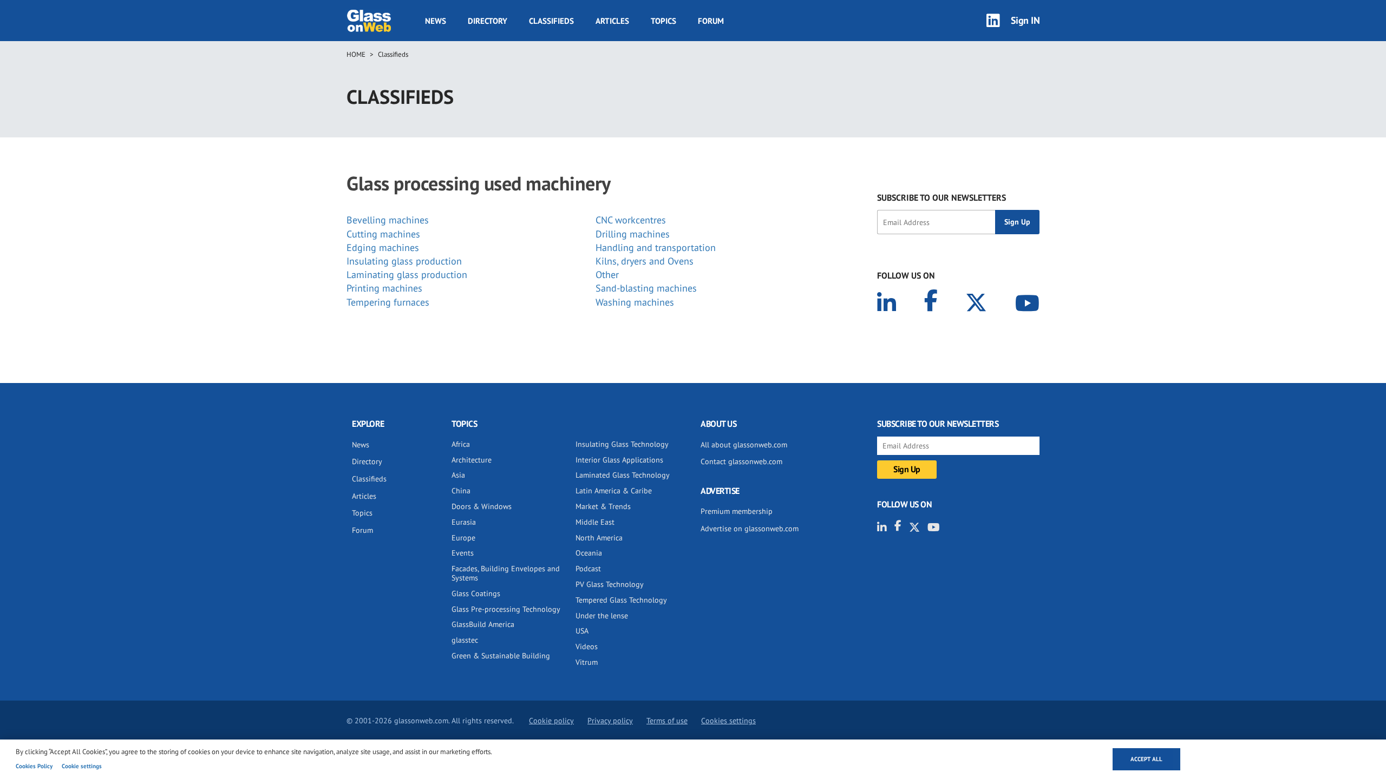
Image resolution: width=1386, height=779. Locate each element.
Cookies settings (728, 720)
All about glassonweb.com (744, 445)
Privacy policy (610, 720)
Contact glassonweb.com (741, 461)
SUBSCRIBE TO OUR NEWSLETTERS (941, 197)
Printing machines (384, 288)
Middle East (595, 522)
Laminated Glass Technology (623, 475)
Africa (461, 444)
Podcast (588, 568)
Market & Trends (603, 506)
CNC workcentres (631, 220)
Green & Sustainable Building (501, 656)
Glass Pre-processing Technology (506, 609)
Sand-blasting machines (646, 288)
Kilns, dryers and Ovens (645, 261)
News (435, 21)
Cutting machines (383, 234)
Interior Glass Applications (619, 460)
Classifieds (551, 21)
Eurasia (464, 522)
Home (355, 54)
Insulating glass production (404, 261)
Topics (663, 21)
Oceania (589, 553)
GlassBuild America (483, 624)
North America (599, 538)
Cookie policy (551, 720)
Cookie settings (82, 766)
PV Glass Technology (610, 584)
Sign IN (1025, 20)
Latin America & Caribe (614, 491)
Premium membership (737, 511)
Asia (458, 475)
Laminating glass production (406, 274)
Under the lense (602, 615)
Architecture (472, 460)
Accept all (1146, 759)
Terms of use (667, 720)
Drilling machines (633, 234)
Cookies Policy (34, 766)
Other (607, 274)
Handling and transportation (656, 247)
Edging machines (382, 247)
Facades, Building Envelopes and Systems (506, 573)
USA (582, 631)
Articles (612, 21)
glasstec (465, 640)
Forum (711, 21)
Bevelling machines (387, 220)
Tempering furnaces (387, 302)
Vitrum (587, 662)
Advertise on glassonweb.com (750, 528)
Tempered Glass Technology (621, 600)
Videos (587, 646)
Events (463, 553)
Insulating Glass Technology (622, 444)
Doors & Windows (482, 506)
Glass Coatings (476, 593)
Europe (463, 538)
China (461, 491)
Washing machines (635, 302)
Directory (487, 21)
